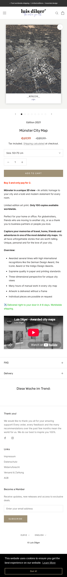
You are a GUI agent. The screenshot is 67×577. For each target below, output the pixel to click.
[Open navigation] (4, 13)
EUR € (24, 535)
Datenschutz (10, 461)
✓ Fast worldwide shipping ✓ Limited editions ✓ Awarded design (33, 3)
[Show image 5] (35, 114)
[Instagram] (12, 437)
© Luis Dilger (33, 542)
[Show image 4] (32, 114)
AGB (6, 477)
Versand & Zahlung (14, 472)
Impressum (10, 456)
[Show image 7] (42, 114)
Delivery (8, 373)
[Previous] (15, 114)
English (39, 535)
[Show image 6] (38, 114)
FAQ (6, 362)
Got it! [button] (33, 571)
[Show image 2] (25, 114)
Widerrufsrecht (12, 467)
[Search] (56, 13)
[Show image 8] (45, 114)
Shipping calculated (34, 143)
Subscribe (16, 519)
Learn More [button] (49, 562)
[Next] (51, 114)
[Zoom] (60, 27)
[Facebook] (5, 437)
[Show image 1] (21, 114)
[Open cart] (62, 13)
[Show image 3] (28, 114)
